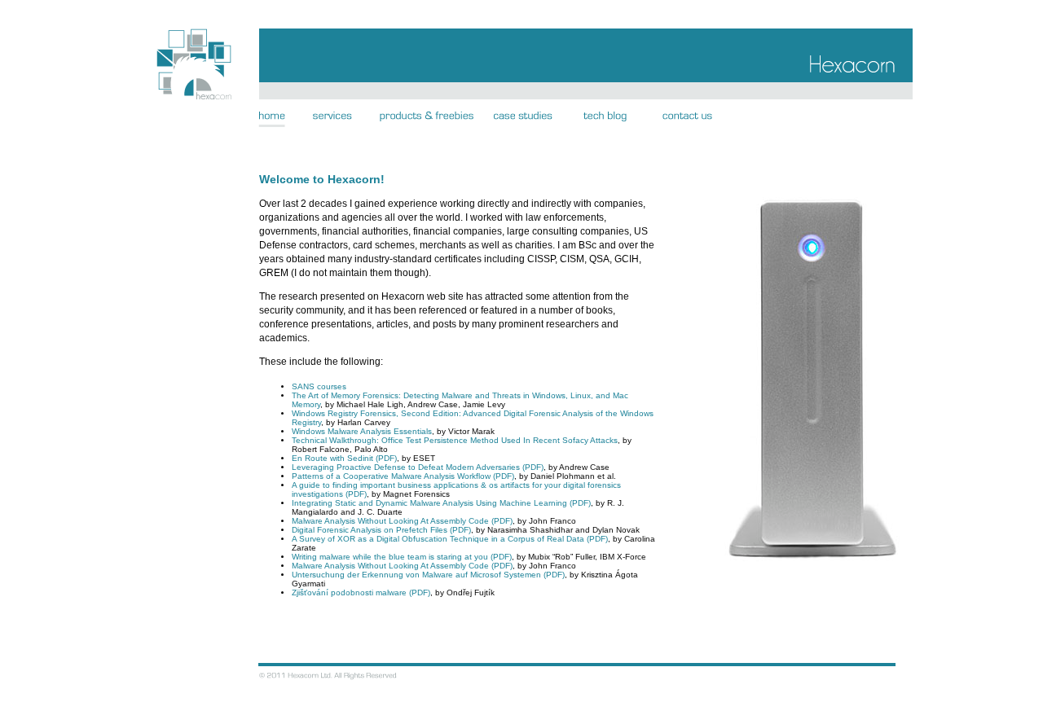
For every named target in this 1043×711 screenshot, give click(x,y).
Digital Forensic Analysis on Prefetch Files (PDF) (381, 529)
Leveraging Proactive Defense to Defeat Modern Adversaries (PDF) (418, 467)
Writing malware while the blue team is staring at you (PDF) (402, 556)
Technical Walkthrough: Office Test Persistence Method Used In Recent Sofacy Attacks (455, 440)
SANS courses (319, 386)
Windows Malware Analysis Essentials (362, 431)
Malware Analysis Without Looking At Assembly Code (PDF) (402, 520)
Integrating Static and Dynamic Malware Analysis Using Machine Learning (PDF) (441, 502)
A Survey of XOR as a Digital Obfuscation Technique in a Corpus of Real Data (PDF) (450, 538)
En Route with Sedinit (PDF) (344, 458)
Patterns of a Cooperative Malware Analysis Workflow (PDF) (403, 476)
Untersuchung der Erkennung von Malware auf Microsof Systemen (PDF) (428, 574)
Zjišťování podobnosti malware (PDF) (361, 592)
